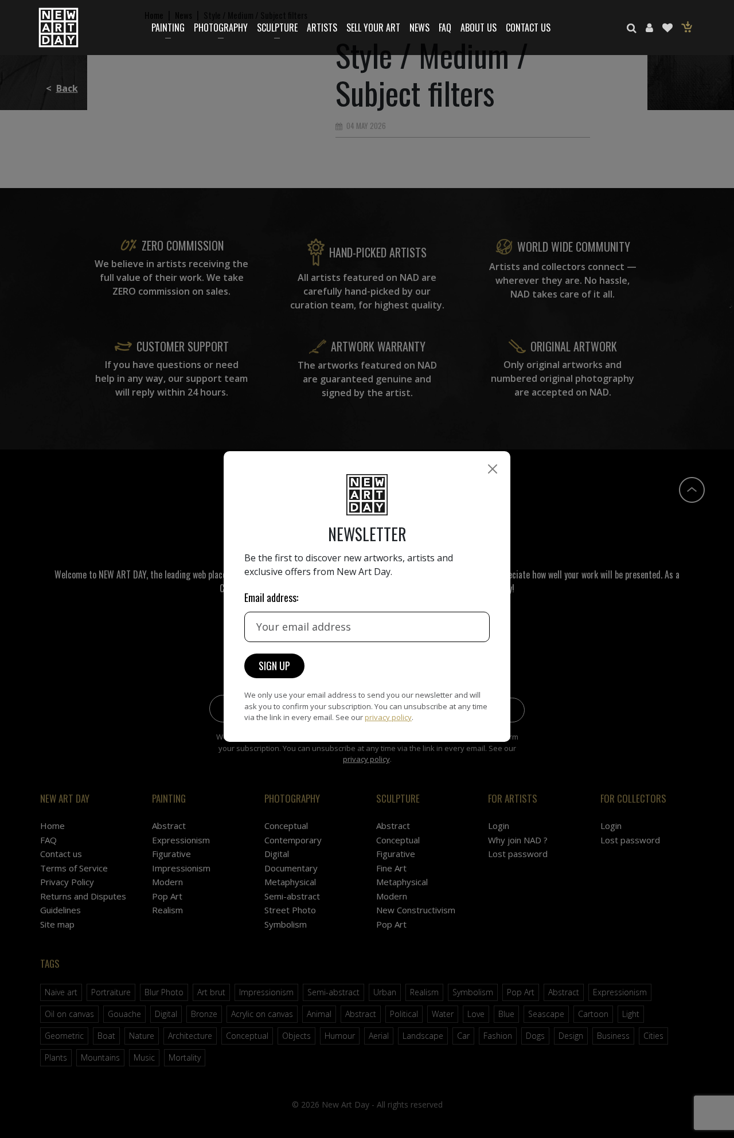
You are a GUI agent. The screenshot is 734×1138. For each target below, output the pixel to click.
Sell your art (373, 27)
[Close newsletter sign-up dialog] (492, 469)
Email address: (271, 597)
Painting (168, 27)
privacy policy (388, 717)
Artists (322, 27)
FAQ (445, 27)
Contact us (528, 27)
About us (478, 27)
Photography (221, 27)
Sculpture (277, 27)
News (419, 27)
